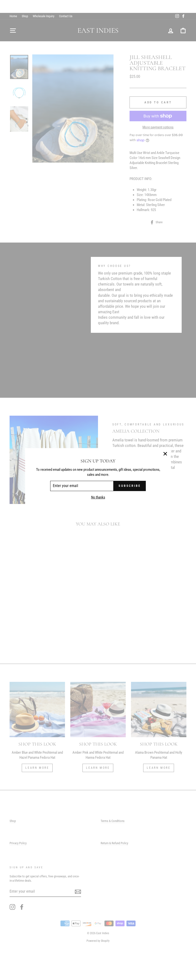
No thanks (98, 497)
